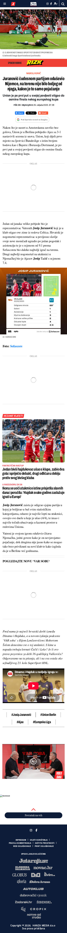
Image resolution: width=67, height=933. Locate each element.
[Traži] (63, 4)
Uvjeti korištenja (39, 840)
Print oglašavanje (44, 846)
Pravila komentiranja (20, 843)
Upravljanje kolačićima (33, 854)
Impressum (21, 840)
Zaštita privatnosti (44, 843)
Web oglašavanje (22, 846)
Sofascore (16, 346)
